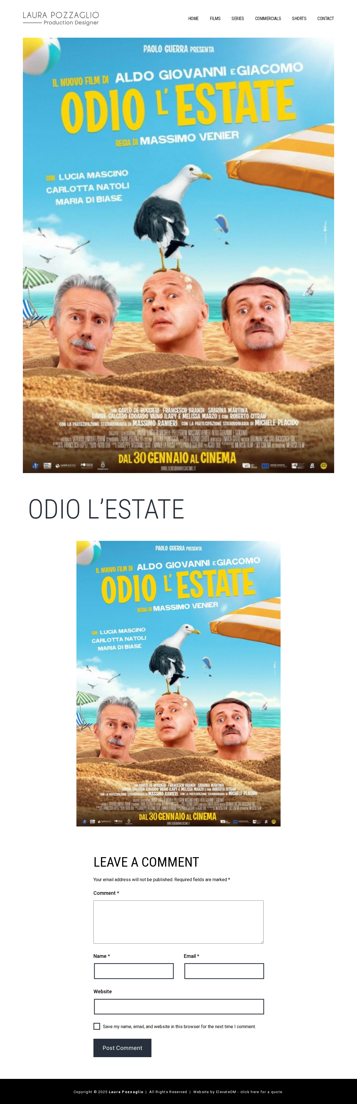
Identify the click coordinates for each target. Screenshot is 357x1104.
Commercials (268, 18)
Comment (106, 893)
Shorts (299, 18)
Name (101, 956)
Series (237, 18)
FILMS (215, 18)
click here (249, 1092)
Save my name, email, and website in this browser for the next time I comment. (179, 1026)
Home (193, 18)
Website (102, 991)
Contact (325, 18)
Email (191, 956)
